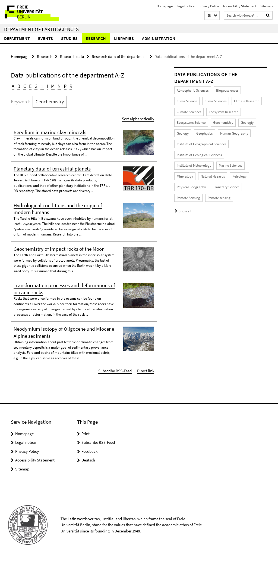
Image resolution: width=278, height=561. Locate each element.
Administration (158, 38)
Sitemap (266, 6)
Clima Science (187, 101)
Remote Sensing (188, 198)
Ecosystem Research (223, 112)
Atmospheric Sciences (192, 90)
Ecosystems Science (191, 122)
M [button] (53, 86)
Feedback (89, 451)
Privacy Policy (208, 6)
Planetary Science (226, 187)
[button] (212, 15)
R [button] (71, 86)
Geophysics (204, 133)
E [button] (30, 86)
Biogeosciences (227, 90)
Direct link (145, 370)
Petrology (239, 176)
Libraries (124, 38)
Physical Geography (191, 187)
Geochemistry (223, 122)
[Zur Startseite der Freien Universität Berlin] (36, 12)
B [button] (18, 86)
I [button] (47, 86)
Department (17, 38)
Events (45, 38)
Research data (72, 56)
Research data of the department (119, 56)
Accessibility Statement (239, 6)
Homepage (165, 6)
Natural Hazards (213, 176)
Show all (185, 211)
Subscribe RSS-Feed (115, 370)
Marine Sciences (230, 165)
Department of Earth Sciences (41, 29)
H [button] (42, 86)
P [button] (65, 86)
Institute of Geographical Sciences (201, 144)
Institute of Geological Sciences (199, 155)
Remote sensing (219, 198)
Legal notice (185, 6)
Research (96, 38)
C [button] (24, 86)
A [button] (13, 86)
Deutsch (88, 460)
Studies (69, 38)
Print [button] (85, 433)
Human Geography (234, 133)
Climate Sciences (189, 112)
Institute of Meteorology (194, 165)
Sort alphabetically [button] (138, 118)
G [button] (35, 86)
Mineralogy (185, 176)
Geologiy (247, 122)
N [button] (59, 86)
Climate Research (246, 101)
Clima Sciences (215, 101)
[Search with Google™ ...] (268, 15)
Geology (183, 133)
